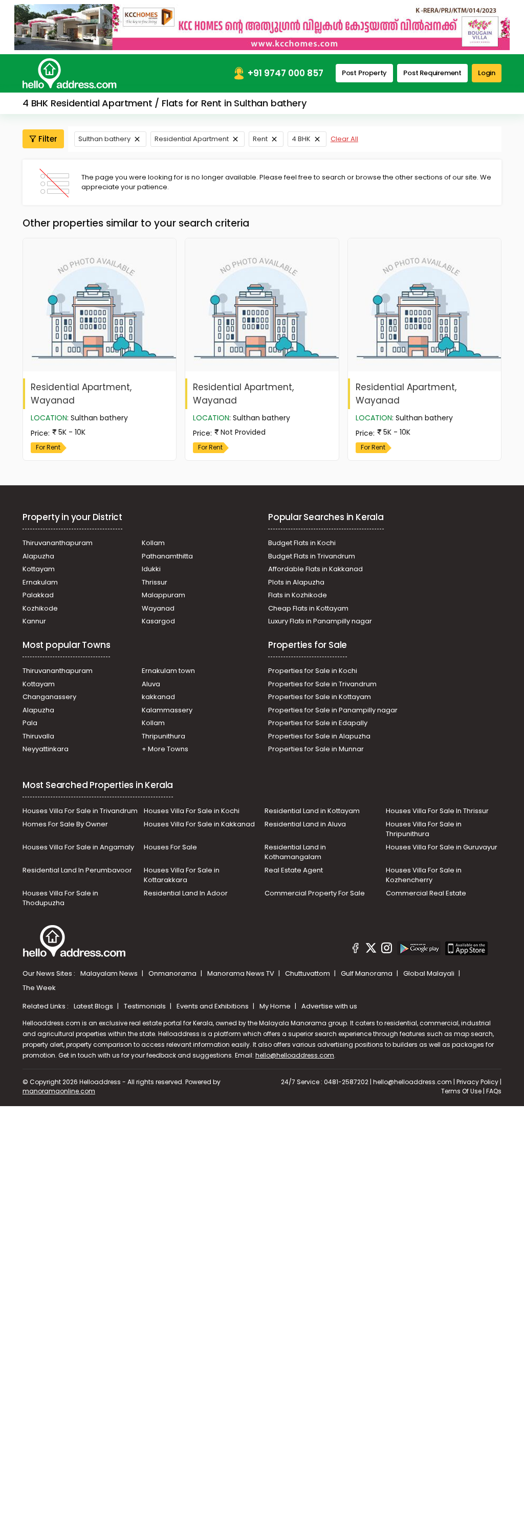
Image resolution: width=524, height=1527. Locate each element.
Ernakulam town (168, 671)
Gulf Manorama (367, 973)
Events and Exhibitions (213, 1006)
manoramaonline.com (59, 1091)
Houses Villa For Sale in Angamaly (78, 847)
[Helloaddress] (69, 73)
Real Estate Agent (294, 870)
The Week (39, 988)
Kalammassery (167, 710)
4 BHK (301, 139)
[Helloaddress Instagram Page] (387, 949)
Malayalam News (109, 973)
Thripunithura (163, 736)
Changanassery (49, 697)
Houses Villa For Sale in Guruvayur (441, 847)
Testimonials (145, 1006)
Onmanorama (173, 973)
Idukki (151, 569)
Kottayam (39, 569)
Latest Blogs (94, 1006)
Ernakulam (40, 582)
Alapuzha (38, 556)
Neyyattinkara (46, 749)
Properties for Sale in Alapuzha (319, 736)
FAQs (493, 1091)
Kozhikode (40, 608)
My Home (275, 1006)
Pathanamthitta (167, 556)
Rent (260, 139)
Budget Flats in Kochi (302, 543)
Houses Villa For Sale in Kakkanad (199, 824)
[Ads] (262, 26)
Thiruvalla (38, 736)
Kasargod (158, 621)
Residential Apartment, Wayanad (81, 394)
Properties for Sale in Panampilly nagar (333, 710)
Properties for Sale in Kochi (312, 671)
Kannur (34, 621)
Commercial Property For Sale (315, 893)
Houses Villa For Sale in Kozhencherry (424, 875)
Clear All (344, 139)
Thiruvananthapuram (58, 543)
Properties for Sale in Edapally (317, 723)
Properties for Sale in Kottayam (319, 697)
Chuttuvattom (308, 973)
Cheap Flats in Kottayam (308, 608)
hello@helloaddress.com (294, 1055)
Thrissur (154, 582)
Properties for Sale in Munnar (316, 749)
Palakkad (38, 595)
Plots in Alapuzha (296, 582)
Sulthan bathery (104, 139)
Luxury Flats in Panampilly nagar (320, 621)
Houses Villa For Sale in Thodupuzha (60, 898)
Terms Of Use (461, 1091)
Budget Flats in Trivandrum (311, 556)
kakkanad (158, 697)
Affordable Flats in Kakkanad (315, 569)
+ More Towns (165, 749)
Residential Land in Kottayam (312, 811)
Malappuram (163, 595)
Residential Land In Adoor (186, 893)
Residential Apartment (192, 139)
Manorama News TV (241, 973)
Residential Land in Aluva (305, 824)
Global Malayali (429, 973)
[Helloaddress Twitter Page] (371, 949)
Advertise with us (329, 1006)
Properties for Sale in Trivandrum (322, 684)
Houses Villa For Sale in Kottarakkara (182, 875)
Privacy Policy (477, 1081)
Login (486, 73)
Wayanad (158, 608)
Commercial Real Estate (426, 893)
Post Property (364, 73)
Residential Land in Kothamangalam (295, 852)
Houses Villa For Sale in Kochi (191, 811)
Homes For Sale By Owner (65, 824)
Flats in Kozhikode (297, 595)
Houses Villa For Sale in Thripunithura (424, 829)
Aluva (151, 684)
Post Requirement (432, 73)
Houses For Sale (170, 847)
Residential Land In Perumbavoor (77, 870)
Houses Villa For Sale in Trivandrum (80, 811)
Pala (30, 723)
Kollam (153, 543)
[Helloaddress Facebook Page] (355, 949)
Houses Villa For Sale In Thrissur (437, 811)
